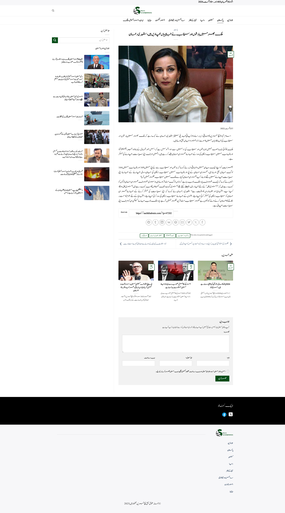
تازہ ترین (230, 20)
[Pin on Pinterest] (175, 222)
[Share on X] (196, 222)
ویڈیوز (149, 20)
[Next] (118, 286)
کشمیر (210, 20)
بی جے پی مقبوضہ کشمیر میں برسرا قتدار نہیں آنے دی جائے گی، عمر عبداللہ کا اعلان (136, 287)
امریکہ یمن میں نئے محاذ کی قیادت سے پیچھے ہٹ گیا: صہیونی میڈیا (68, 98)
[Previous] (233, 286)
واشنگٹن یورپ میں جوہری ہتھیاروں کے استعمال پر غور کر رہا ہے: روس (69, 191)
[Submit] (55, 40)
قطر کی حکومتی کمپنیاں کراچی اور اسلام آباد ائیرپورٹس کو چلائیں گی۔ (203, 243)
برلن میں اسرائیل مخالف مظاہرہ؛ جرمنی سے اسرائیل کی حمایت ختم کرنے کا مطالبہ (68, 79)
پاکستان (220, 20)
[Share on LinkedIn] (162, 222)
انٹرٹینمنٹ (160, 20)
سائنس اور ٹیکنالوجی (177, 20)
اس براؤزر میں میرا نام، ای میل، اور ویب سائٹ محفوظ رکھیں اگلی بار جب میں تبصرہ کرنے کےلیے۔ (190, 371)
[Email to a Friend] (182, 222)
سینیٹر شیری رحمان (156, 235)
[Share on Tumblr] (155, 222)
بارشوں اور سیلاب (183, 235)
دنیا (202, 20)
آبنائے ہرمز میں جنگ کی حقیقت (69, 116)
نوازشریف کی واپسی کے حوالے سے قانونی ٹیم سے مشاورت (144, 243)
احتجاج (141, 196)
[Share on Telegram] (149, 222)
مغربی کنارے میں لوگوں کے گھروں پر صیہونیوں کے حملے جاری (69, 135)
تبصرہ (226, 332)
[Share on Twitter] (189, 222)
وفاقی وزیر (144, 235)
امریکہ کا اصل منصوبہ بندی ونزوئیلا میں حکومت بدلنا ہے (176, 286)
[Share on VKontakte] (169, 222)
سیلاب (220, 196)
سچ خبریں (215, 136)
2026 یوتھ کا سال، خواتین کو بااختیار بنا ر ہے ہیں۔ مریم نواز (215, 286)
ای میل (189, 357)
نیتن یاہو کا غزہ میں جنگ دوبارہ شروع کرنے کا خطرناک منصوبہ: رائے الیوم (67, 60)
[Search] (53, 10)
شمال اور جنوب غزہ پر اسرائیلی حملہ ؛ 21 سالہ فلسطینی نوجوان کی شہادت (68, 173)
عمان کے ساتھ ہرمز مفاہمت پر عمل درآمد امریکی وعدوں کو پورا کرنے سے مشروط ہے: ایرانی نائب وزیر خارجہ (68, 154)
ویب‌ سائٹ (149, 357)
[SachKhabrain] (142, 11)
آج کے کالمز (193, 20)
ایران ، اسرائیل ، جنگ (133, 20)
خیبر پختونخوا (170, 235)
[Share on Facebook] (202, 222)
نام (228, 357)
